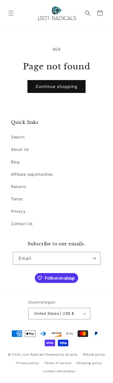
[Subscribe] (94, 258)
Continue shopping (56, 86)
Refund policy (94, 354)
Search (18, 137)
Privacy (18, 211)
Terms (17, 199)
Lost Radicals (33, 354)
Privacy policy (27, 363)
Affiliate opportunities (32, 174)
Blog (15, 162)
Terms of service (57, 363)
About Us (20, 149)
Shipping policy (89, 363)
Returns (18, 186)
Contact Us (22, 223)
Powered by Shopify (61, 354)
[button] (11, 13)
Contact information (59, 371)
